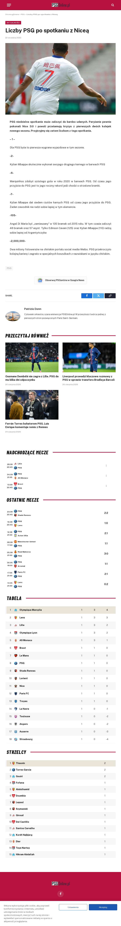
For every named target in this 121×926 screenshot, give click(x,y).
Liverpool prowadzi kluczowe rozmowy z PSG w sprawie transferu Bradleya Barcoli (89, 378)
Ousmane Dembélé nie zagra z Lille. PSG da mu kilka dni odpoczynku (31, 378)
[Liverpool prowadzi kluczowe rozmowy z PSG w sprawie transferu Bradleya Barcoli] (89, 357)
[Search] (112, 5)
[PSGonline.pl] (61, 5)
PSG (23, 14)
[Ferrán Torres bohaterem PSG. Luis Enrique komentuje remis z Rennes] (31, 405)
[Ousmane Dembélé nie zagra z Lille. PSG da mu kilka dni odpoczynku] (31, 357)
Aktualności (13, 23)
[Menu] (9, 5)
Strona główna (12, 14)
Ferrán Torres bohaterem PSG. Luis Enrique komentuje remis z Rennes (27, 425)
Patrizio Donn (32, 308)
